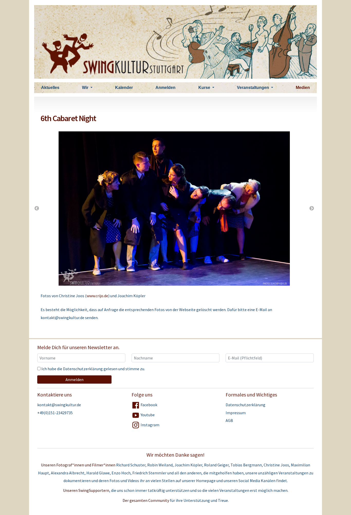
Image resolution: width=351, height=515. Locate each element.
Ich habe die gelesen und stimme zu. (93, 368)
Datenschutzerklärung (83, 368)
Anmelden (165, 87)
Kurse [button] (204, 87)
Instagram (149, 424)
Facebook (148, 404)
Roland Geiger (216, 464)
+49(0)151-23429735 (55, 412)
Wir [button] (85, 87)
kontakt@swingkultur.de (59, 404)
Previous (36, 208)
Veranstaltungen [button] (253, 87)
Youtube (147, 414)
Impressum (236, 412)
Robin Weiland (160, 464)
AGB (229, 420)
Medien (303, 87)
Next (311, 208)
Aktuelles (50, 87)
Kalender (124, 87)
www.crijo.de (97, 295)
